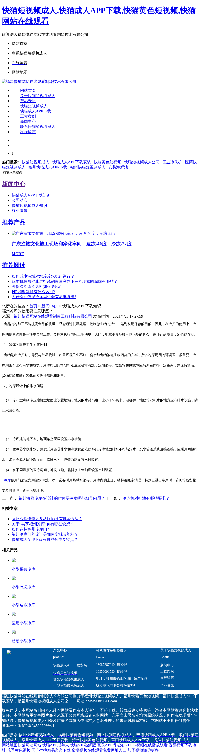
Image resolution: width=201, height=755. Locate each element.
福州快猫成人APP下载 (47, 167)
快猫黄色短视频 (107, 162)
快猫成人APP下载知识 (31, 195)
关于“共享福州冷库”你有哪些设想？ (43, 524)
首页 (33, 306)
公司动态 (19, 200)
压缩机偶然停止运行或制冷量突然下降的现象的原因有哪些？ (65, 281)
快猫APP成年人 (55, 745)
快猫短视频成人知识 (29, 205)
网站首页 (28, 90)
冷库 (7, 480)
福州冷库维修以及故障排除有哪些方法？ (47, 519)
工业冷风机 (172, 162)
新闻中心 (28, 121)
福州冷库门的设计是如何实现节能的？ (45, 534)
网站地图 (10, 745)
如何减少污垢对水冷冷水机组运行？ (43, 276)
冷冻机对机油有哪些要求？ (146, 498)
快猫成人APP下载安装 (71, 162)
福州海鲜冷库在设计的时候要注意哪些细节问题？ (61, 498)
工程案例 (28, 116)
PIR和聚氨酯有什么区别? (33, 292)
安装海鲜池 (118, 167)
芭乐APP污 (106, 745)
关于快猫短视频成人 (37, 96)
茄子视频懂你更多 (143, 750)
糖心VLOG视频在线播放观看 (142, 745)
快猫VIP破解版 (83, 745)
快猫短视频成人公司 (142, 162)
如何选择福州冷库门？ (31, 529)
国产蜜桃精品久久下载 (51, 750)
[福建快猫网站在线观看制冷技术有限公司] (39, 81)
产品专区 (28, 101)
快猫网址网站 (29, 745)
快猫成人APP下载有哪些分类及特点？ (45, 539)
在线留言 (28, 132)
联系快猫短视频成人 (37, 127)
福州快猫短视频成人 (87, 167)
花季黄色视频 (18, 750)
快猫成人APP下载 (35, 111)
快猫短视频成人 (34, 106)
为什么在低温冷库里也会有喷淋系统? (44, 297)
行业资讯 (19, 211)
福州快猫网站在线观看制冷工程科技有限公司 (53, 316)
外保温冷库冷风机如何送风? (36, 286)
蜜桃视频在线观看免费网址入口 (99, 750)
